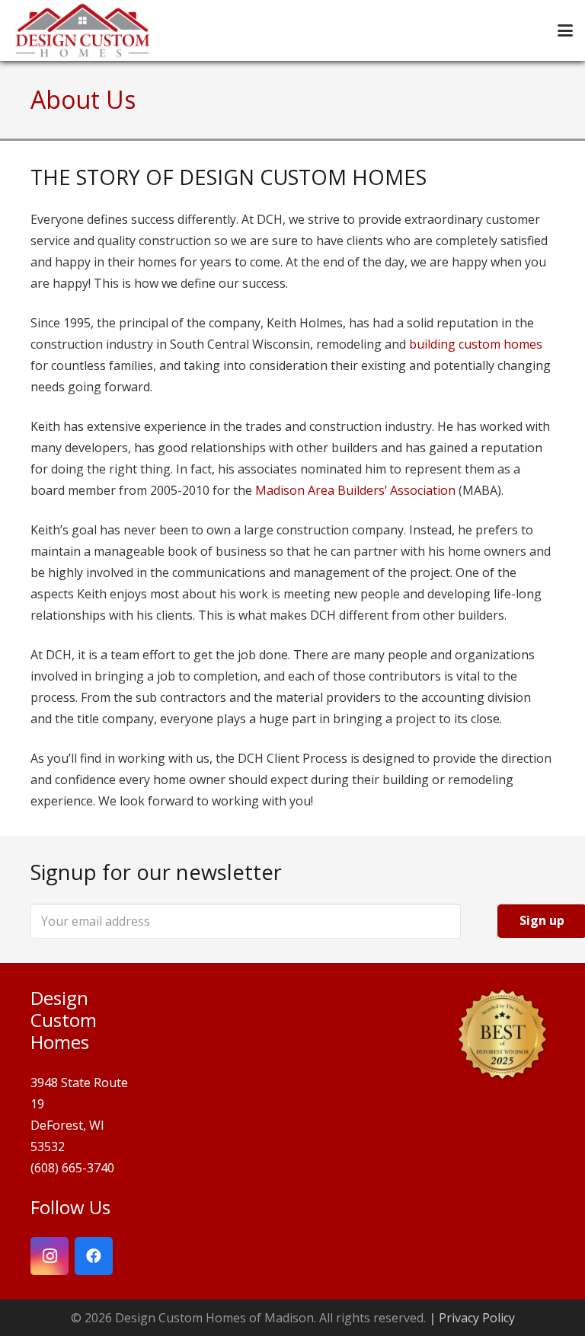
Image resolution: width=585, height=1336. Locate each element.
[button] (565, 30)
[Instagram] (49, 1256)
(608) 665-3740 (72, 1167)
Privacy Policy (477, 1317)
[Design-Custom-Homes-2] (82, 30)
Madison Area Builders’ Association (355, 490)
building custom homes (475, 344)
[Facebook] (94, 1256)
